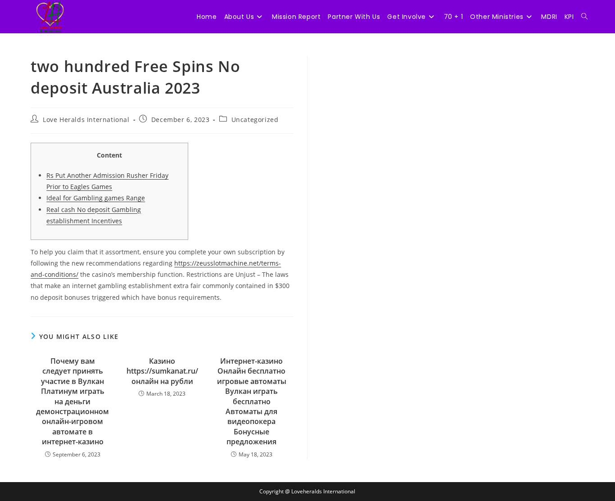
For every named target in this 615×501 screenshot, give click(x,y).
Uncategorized (255, 119)
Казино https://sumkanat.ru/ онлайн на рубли (162, 371)
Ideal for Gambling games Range (95, 198)
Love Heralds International (86, 119)
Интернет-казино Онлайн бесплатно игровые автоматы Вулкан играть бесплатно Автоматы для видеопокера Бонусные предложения (251, 401)
